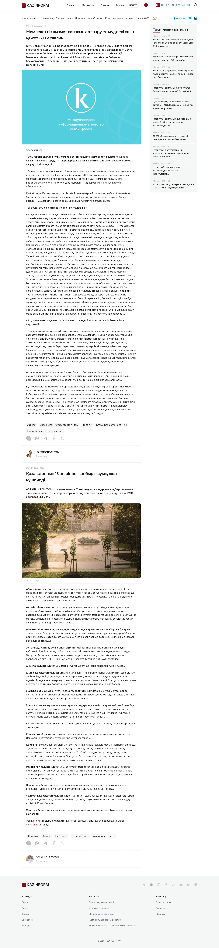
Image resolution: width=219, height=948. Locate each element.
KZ (157, 5)
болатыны (32, 824)
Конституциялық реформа (119, 18)
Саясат (25, 908)
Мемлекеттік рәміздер (101, 914)
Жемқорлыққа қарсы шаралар (105, 919)
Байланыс (161, 908)
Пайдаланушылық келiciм (102, 902)
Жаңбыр (32, 836)
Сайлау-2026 (142, 18)
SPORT (133, 5)
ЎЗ (188, 5)
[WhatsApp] (37, 438)
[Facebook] (54, 438)
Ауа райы (99, 836)
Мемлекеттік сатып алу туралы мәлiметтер (112, 925)
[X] (62, 438)
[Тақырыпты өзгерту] (148, 5)
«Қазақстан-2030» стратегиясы (59, 425)
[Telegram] (45, 438)
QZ (162, 5)
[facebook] (166, 884)
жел (112, 836)
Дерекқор (80, 18)
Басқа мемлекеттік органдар (45, 431)
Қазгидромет (80, 836)
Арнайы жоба (95, 18)
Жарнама (161, 914)
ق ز (183, 5)
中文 (177, 5)
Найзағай (61, 836)
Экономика (28, 919)
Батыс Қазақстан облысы (111, 425)
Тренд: (25, 18)
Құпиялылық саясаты (100, 908)
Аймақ (31, 425)
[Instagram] (28, 438)
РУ (167, 5)
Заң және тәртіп (64, 18)
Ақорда (34, 18)
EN (172, 5)
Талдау (120, 5)
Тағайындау (47, 18)
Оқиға (25, 902)
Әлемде (26, 925)
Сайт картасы (163, 902)
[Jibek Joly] (180, 18)
